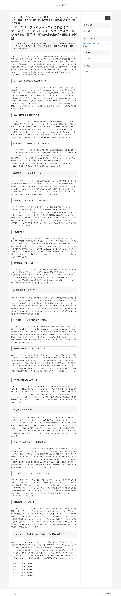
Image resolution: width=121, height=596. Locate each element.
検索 (84, 14)
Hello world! (87, 31)
